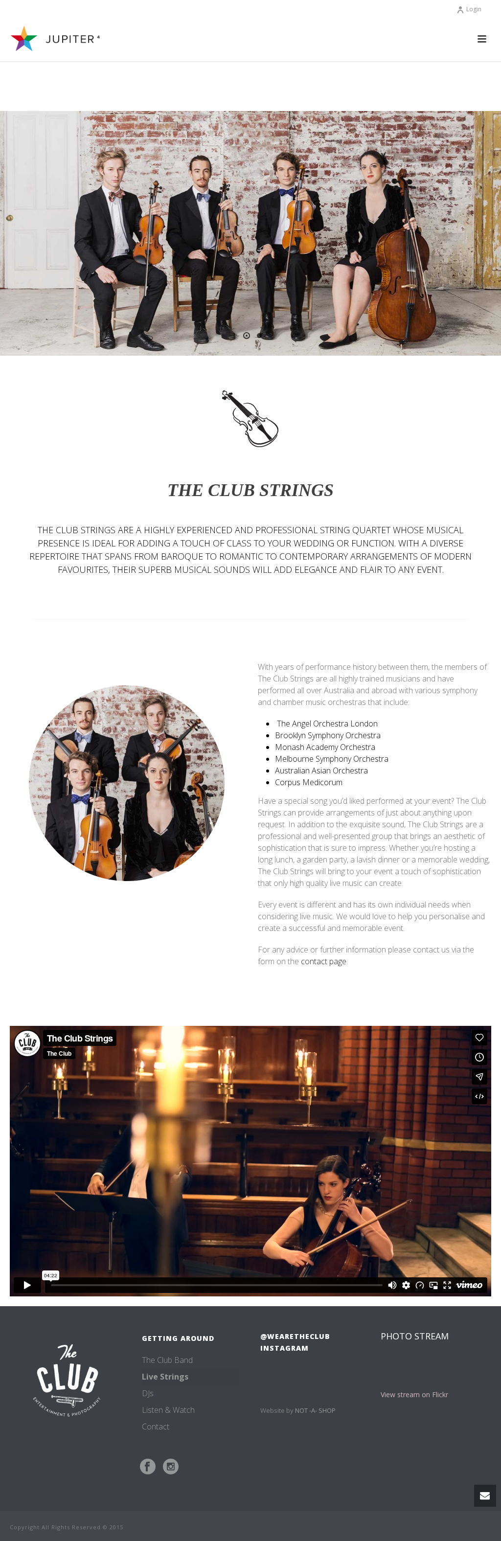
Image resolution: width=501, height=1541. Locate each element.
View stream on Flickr (414, 1394)
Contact (155, 1426)
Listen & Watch (168, 1410)
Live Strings (165, 1376)
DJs (148, 1393)
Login (473, 9)
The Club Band (167, 1360)
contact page (323, 961)
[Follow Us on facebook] (148, 1466)
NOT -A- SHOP (315, 1410)
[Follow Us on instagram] (171, 1466)
